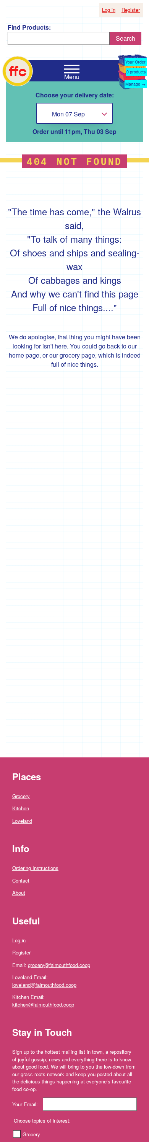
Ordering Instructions (35, 868)
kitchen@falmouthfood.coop (43, 1004)
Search (125, 38)
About (18, 892)
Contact (20, 880)
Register (130, 9)
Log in (108, 9)
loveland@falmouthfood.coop (44, 984)
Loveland (22, 820)
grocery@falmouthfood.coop (59, 965)
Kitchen (20, 808)
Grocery (21, 796)
